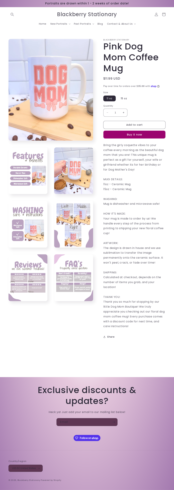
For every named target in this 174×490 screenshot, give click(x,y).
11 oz (109, 98)
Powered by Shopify (51, 480)
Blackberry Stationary (29, 480)
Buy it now (134, 134)
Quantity (108, 105)
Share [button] (111, 337)
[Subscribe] (113, 422)
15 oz (124, 98)
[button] (12, 14)
